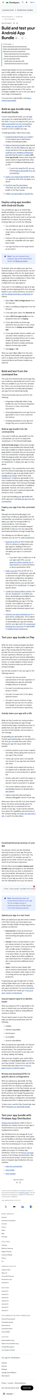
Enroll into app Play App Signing (16, 185)
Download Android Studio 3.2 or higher (19, 137)
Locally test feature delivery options (18, 591)
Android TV (5, 1283)
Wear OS (4, 1273)
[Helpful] (14, 23)
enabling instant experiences (17, 629)
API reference (6, 1325)
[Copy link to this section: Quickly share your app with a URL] (4, 716)
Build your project (22, 261)
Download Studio (7, 1329)
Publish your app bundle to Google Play (19, 194)
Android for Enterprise (8, 1220)
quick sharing (12, 739)
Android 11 (5, 1310)
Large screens (6, 1270)
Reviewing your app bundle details (18, 1107)
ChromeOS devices (8, 1276)
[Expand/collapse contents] (13, 44)
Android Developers (7, 17)
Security (4, 1224)
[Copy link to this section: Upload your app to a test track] (31, 915)
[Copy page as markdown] (22, 38)
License (10, 1383)
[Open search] (23, 2)
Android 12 (5, 1307)
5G (3, 1261)
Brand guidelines (20, 1383)
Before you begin (27, 1153)
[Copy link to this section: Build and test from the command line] (19, 374)
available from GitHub (9, 476)
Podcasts (4, 1237)
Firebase (4, 1369)
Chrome (4, 1366)
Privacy (4, 1258)
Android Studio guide (8, 1319)
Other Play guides (25, 10)
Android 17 (5, 1291)
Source (4, 1227)
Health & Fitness (6, 1252)
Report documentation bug (10, 1343)
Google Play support (8, 1347)
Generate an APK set (13, 542)
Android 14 (5, 1301)
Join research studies (8, 1350)
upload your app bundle (14, 126)
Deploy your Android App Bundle (17, 177)
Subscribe (27, 1388)
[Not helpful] (16, 23)
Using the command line (14, 1166)
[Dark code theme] (34, 886)
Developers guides (7, 1322)
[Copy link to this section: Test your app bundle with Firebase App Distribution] (33, 1118)
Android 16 (5, 1294)
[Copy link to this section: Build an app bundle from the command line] (16, 432)
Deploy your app (11, 571)
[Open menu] (3, 2)
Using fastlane (11, 1174)
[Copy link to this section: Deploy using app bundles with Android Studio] (26, 205)
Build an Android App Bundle (15, 145)
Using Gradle (10, 1170)
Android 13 (5, 1304)
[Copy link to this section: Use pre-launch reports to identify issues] (9, 1002)
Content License (24, 1193)
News (3, 1230)
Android (4, 1217)
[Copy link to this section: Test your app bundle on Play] (4, 641)
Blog (3, 1233)
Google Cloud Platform (9, 1372)
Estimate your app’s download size (18, 614)
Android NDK (6, 1332)
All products (5, 1376)
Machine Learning (7, 1248)
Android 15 (5, 1297)
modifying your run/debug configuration (19, 153)
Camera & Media (7, 1255)
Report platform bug (8, 1340)
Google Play (8, 10)
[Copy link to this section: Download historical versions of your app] (7, 846)
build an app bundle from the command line (17, 124)
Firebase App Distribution (11, 1123)
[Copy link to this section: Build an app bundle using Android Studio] (20, 112)
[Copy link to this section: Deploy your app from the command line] (7, 510)
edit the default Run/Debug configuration (16, 294)
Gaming (4, 1245)
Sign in (32, 2)
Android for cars (7, 1279)
